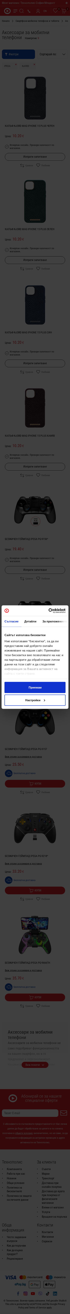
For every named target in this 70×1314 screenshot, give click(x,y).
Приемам (35, 687)
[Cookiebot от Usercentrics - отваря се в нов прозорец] (49, 610)
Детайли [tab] (30, 621)
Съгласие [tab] (11, 621)
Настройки (32, 700)
